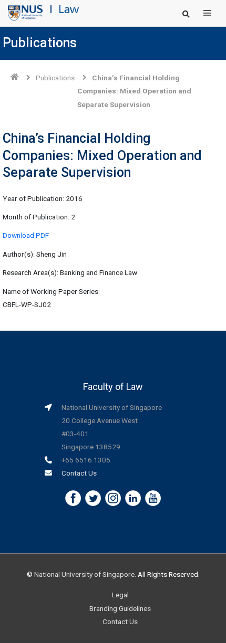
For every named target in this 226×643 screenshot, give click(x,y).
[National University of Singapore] (25, 12)
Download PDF (26, 235)
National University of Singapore (84, 574)
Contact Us (79, 473)
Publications (55, 77)
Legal (120, 595)
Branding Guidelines (120, 608)
